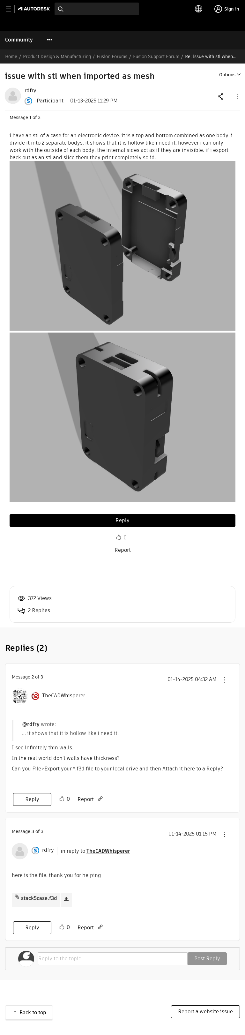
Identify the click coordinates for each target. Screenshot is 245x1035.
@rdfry (31, 724)
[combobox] (97, 9)
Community (19, 39)
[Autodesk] (34, 8)
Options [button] (227, 74)
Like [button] (119, 537)
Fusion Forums (112, 56)
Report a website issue (205, 1011)
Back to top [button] (32, 1012)
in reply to (95, 851)
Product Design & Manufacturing (57, 56)
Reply (122, 520)
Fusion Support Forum (156, 56)
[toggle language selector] (198, 9)
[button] (237, 96)
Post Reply (207, 958)
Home (11, 56)
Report (123, 550)
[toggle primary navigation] (12, 9)
